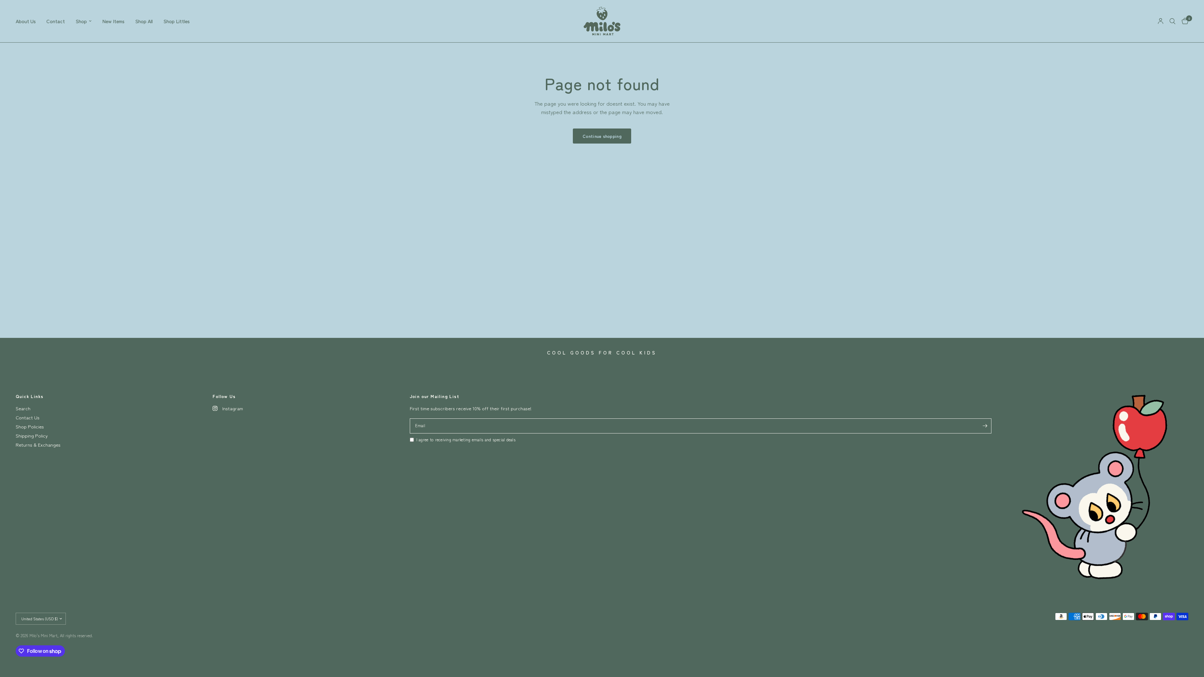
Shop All (144, 21)
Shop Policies (30, 426)
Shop (81, 21)
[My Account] (1160, 21)
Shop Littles (176, 21)
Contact (55, 21)
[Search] (1172, 21)
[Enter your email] (985, 425)
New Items (113, 21)
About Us (26, 21)
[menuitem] (28, 21)
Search (23, 408)
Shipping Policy (32, 435)
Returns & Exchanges (38, 444)
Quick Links (29, 396)
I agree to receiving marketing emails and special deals (465, 440)
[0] (1183, 21)
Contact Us (28, 417)
